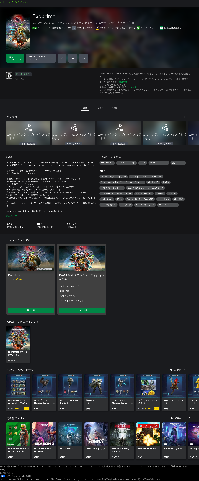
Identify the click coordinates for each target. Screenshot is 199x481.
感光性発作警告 (113, 466)
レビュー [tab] (99, 107)
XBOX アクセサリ (48, 466)
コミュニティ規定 (96, 466)
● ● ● (83, 58)
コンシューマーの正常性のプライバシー (19, 479)
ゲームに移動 (81, 310)
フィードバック (80, 466)
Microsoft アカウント (132, 466)
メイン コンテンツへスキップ (14, 1)
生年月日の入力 (28, 144)
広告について (155, 479)
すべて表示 (175, 369)
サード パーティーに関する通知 (133, 479)
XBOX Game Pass (32, 466)
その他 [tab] (114, 107)
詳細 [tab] (85, 107)
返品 (173, 466)
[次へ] (190, 117)
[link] (18, 344)
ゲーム (3, 469)
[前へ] (184, 117)
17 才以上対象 (22, 74)
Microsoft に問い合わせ (51, 479)
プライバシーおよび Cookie (76, 479)
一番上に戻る (31, 310)
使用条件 (108, 479)
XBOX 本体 (5, 466)
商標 (115, 479)
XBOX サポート (64, 466)
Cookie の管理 (96, 479)
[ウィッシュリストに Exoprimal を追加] (62, 58)
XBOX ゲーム (17, 466)
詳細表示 (10, 216)
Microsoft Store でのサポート (157, 466)
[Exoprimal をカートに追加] (72, 58)
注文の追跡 (181, 466)
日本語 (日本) (6, 472)
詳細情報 (123, 82)
